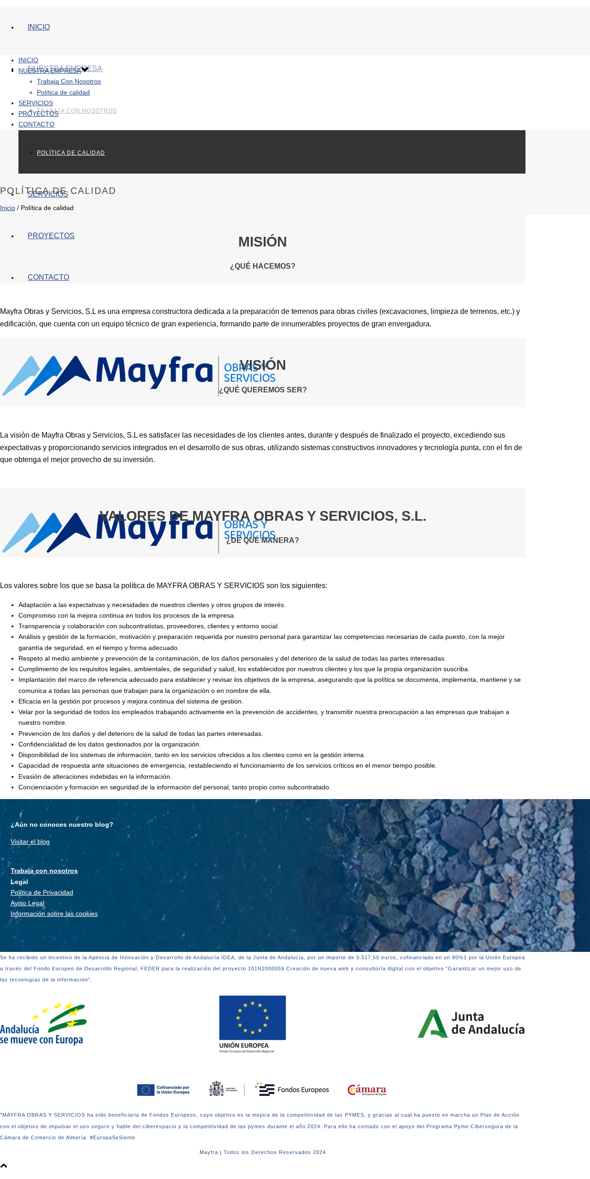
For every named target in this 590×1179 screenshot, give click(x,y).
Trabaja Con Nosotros (77, 111)
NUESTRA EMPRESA (49, 70)
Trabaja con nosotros (44, 870)
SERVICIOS (35, 103)
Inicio (7, 207)
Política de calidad (71, 153)
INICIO (39, 27)
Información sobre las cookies (54, 913)
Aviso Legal (27, 903)
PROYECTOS (51, 236)
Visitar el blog (30, 841)
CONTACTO (48, 277)
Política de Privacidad (42, 892)
